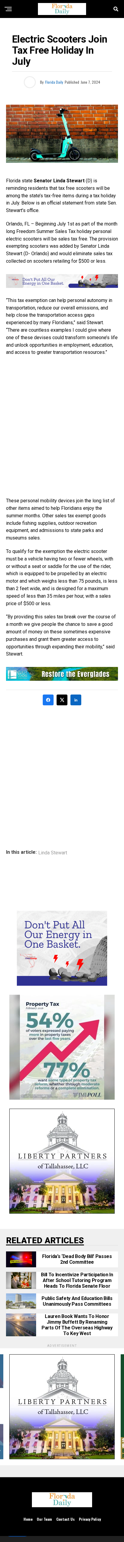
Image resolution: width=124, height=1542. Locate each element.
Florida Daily (54, 82)
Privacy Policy (90, 1519)
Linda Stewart (52, 852)
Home (28, 1519)
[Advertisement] (62, 426)
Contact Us (65, 1519)
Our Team (44, 1519)
